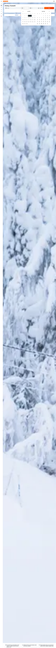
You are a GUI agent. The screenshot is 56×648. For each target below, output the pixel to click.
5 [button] (37, 17)
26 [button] (32, 21)
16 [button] (45, 19)
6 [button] (39, 17)
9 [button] (45, 17)
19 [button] (37, 21)
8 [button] (43, 17)
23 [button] (45, 21)
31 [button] (47, 23)
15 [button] (43, 19)
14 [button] (41, 19)
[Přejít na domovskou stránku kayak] (5, 1)
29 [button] (43, 23)
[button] (1, 1)
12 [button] (37, 19)
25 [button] (30, 21)
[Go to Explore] (1, 9)
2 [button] (45, 15)
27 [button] (34, 21)
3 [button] (47, 15)
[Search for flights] (1, 4)
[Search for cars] (1, 7)
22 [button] (43, 21)
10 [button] (47, 17)
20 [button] (34, 19)
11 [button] (49, 17)
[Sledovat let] (1, 11)
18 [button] (49, 19)
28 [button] (41, 23)
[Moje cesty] (1, 13)
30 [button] (26, 23)
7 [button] (41, 17)
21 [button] (41, 21)
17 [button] (47, 19)
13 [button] (34, 17)
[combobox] (13, 8)
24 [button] (28, 21)
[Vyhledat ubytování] (1, 5)
